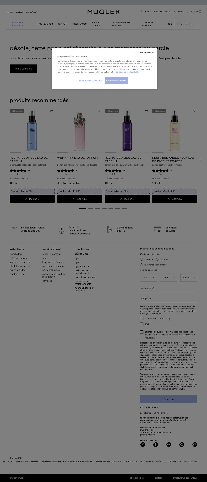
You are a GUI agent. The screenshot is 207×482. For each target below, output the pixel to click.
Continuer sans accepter (145, 52)
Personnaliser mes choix (91, 80)
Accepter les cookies (116, 80)
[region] (104, 68)
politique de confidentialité (127, 72)
